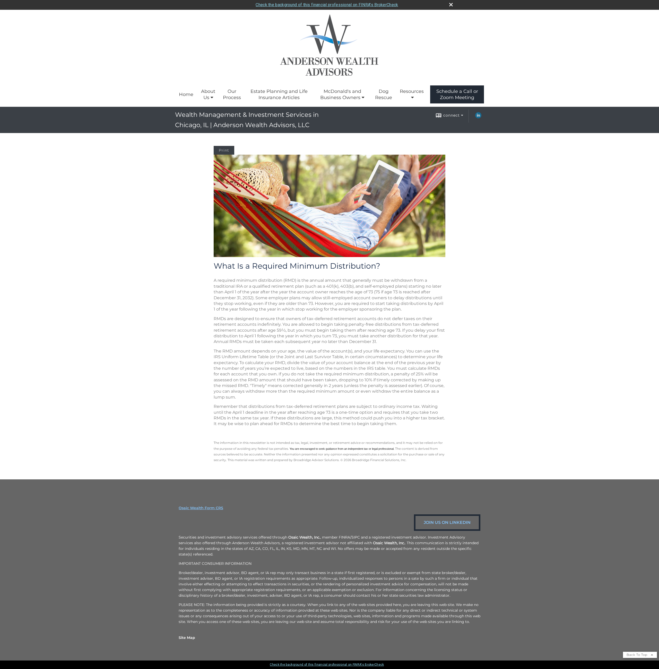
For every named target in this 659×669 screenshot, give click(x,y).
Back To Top (637, 655)
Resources (412, 91)
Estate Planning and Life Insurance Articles (279, 94)
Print (224, 150)
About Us (208, 94)
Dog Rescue (383, 94)
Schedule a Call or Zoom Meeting (457, 94)
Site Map (187, 637)
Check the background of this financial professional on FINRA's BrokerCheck (327, 4)
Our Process (232, 94)
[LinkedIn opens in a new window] (478, 117)
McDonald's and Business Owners (340, 94)
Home (186, 94)
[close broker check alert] (451, 5)
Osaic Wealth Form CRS (201, 508)
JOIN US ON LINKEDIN (447, 522)
